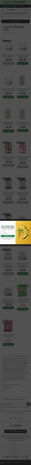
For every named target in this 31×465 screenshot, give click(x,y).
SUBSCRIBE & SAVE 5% (8, 235)
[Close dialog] (30, 221)
